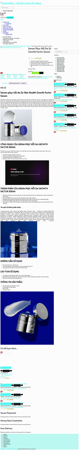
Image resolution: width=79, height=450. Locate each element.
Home (1, 46)
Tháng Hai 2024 (60, 57)
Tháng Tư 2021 (60, 63)
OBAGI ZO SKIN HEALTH (8, 46)
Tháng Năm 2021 (61, 61)
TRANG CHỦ (6, 22)
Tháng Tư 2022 (60, 60)
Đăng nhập (59, 77)
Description (4, 83)
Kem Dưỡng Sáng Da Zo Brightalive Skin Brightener (11, 407)
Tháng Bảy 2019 (60, 69)
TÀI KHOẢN (8, 23)
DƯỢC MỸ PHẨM (7, 26)
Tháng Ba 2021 (60, 64)
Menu (1, 19)
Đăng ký (58, 76)
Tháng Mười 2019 (61, 67)
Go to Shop (10, 17)
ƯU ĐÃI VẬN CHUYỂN (8, 30)
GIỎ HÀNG (5, 33)
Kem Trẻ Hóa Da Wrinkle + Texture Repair (63, 99)
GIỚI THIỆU (6, 25)
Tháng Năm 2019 (60, 71)
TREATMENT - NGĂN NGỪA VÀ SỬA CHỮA (23, 46)
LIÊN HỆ (4, 31)
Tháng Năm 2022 (61, 59)
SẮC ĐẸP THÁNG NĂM (8, 10)
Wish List (2, 13)
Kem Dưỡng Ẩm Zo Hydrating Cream (62, 109)
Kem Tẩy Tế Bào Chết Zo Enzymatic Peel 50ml (64, 118)
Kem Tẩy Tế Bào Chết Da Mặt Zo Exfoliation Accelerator (13, 388)
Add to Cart (35, 72)
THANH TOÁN (8, 34)
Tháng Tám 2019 (60, 68)
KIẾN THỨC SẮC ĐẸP (8, 28)
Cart (1, 14)
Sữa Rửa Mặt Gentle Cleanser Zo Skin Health (10, 398)
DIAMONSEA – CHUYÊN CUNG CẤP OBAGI (9, 449)
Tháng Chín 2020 (61, 65)
